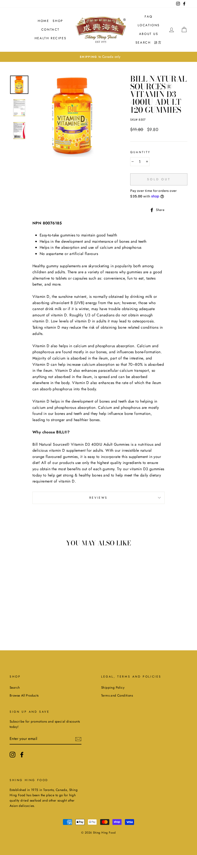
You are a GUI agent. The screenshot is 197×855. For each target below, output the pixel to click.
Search (143, 42)
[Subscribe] (78, 739)
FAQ (149, 16)
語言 (158, 42)
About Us (148, 34)
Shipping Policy (112, 687)
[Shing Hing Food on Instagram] (12, 754)
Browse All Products (24, 695)
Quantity (140, 152)
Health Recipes (50, 38)
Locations (149, 25)
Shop (58, 21)
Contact (50, 29)
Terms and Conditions (117, 695)
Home (43, 21)
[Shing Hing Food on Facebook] (22, 754)
